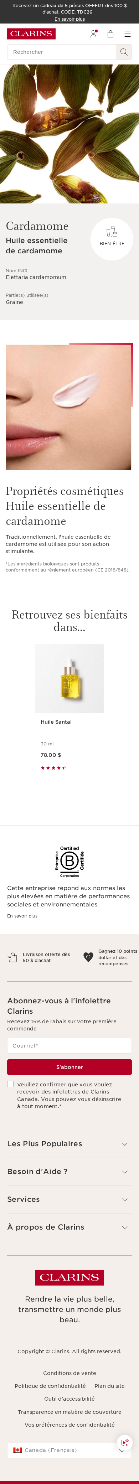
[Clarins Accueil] (31, 34)
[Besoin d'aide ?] (124, 1442)
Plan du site (109, 1411)
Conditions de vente (69, 1398)
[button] (69, 1169)
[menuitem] (93, 34)
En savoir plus (22, 916)
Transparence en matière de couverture (70, 1436)
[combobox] (69, 1475)
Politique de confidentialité (50, 1411)
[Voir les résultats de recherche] (124, 52)
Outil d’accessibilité (69, 1424)
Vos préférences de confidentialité (70, 1449)
